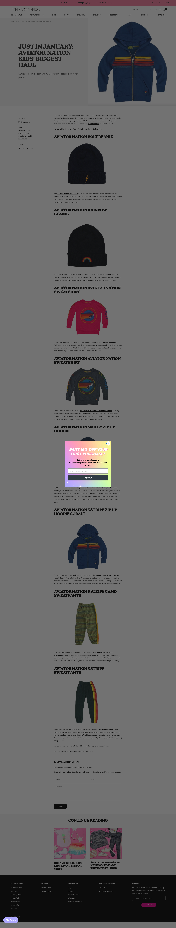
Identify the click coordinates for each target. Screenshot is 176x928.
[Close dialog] (108, 443)
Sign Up (88, 478)
